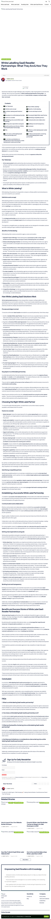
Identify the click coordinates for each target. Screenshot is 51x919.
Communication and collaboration (36, 120)
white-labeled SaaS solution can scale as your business (33, 444)
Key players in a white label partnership (15, 115)
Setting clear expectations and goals (15, 123)
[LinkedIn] (48, 788)
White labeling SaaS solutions (9, 300)
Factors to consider (10, 117)
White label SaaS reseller (8, 615)
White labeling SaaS (8, 163)
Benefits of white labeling (34, 109)
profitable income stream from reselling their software (17, 441)
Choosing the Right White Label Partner (37, 115)
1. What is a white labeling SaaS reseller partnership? (36, 130)
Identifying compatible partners (36, 117)
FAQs (6, 130)
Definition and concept (10, 109)
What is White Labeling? (33, 106)
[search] (44, 1)
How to (11, 802)
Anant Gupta (10, 78)
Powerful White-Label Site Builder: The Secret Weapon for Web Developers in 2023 (37, 824)
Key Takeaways (9, 106)
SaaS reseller (17, 312)
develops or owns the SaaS (8, 378)
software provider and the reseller (32, 510)
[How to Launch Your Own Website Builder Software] (12, 811)
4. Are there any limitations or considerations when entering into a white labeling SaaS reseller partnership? (13, 140)
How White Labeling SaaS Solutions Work (12, 112)
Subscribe (4, 774)
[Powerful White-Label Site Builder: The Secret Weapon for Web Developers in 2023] (38, 811)
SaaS (14, 664)
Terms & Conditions (19, 777)
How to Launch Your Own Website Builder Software (11, 823)
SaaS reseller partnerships (23, 682)
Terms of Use (28, 916)
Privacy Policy (20, 916)
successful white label (7, 693)
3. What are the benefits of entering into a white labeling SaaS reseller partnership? (36, 135)
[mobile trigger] (49, 1)
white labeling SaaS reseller (16, 730)
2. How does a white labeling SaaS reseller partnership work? (12, 134)
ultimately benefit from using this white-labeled (35, 394)
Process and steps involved (35, 111)
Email (3, 770)
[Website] (42, 788)
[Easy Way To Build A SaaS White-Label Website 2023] (12, 840)
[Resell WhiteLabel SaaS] (7, 1)
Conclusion (30, 126)
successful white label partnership (17, 496)
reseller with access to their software (19, 382)
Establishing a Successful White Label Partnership (13, 120)
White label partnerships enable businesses (28, 247)
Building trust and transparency (36, 123)
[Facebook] (44, 788)
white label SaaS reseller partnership (36, 538)
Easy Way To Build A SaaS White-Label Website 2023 (12, 853)
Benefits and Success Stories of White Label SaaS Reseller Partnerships (13, 126)
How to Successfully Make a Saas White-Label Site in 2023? (37, 853)
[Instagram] (47, 788)
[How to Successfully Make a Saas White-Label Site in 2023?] (38, 840)
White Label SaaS (6, 59)
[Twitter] (45, 788)
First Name (4, 765)
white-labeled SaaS (33, 414)
